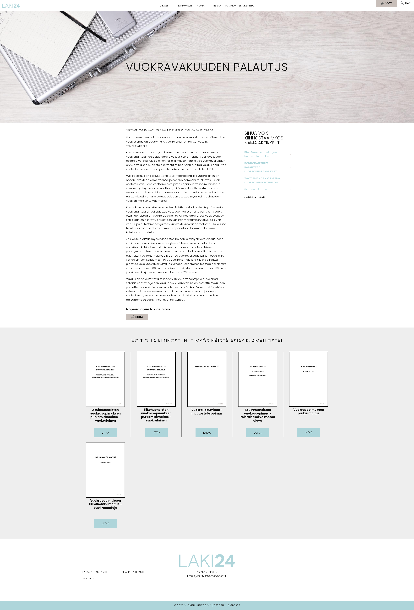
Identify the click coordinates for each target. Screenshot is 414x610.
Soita (139, 317)
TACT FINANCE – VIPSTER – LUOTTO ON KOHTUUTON (262, 180)
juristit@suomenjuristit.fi (211, 576)
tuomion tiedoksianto (239, 5)
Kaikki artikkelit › (255, 197)
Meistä (217, 5)
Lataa (105, 433)
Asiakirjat (202, 5)
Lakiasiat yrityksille (133, 572)
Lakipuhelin (185, 5)
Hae (408, 3)
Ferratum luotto (255, 189)
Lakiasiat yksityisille (95, 572)
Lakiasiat (165, 5)
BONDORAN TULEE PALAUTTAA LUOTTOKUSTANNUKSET (260, 167)
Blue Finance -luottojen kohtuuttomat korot (260, 154)
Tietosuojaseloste (226, 605)
